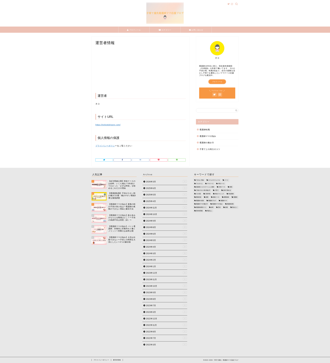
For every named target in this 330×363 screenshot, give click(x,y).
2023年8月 (165, 299)
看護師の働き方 (207, 142)
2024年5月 (165, 240)
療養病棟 (226, 197)
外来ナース (222, 187)
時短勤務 (231, 193)
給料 (212, 207)
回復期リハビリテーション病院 (205, 187)
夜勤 (231, 187)
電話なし (209, 210)
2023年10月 (165, 286)
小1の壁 (198, 193)
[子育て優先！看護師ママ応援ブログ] (165, 23)
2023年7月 (165, 305)
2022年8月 (165, 332)
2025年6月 (165, 188)
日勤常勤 (207, 193)
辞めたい (234, 207)
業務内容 (198, 197)
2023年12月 (165, 273)
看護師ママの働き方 (202, 204)
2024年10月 (165, 214)
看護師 (235, 197)
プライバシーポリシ (105, 146)
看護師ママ (224, 200)
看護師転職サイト (201, 207)
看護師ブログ (212, 200)
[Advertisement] (140, 71)
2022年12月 (165, 319)
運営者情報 (117, 360)
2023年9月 (165, 292)
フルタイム (199, 183)
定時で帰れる (227, 190)
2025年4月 (165, 201)
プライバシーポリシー (101, 360)
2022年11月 (165, 325)
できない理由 (200, 180)
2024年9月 (165, 221)
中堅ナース (221, 183)
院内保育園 (199, 210)
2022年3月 (165, 345)
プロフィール (135, 30)
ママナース (210, 183)
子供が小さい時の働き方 (203, 190)
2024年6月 (165, 234)
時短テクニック (219, 193)
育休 (219, 207)
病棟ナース (216, 197)
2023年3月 (165, 312)
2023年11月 (165, 279)
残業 (207, 197)
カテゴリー (166, 30)
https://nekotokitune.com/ (108, 125)
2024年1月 (165, 266)
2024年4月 (165, 247)
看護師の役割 (200, 200)
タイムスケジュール (214, 180)
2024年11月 (165, 208)
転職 (226, 207)
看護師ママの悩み (208, 136)
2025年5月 (165, 195)
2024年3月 (165, 253)
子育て (217, 190)
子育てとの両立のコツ (210, 149)
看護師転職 (205, 129)
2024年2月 (165, 260)
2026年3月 (165, 182)
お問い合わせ (197, 30)
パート (226, 180)
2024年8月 (165, 227)
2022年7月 (165, 338)
